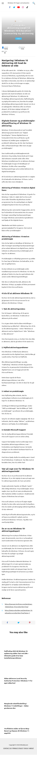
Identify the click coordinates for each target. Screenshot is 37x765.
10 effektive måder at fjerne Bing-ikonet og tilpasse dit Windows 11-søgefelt (16, 731)
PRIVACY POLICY (18, 748)
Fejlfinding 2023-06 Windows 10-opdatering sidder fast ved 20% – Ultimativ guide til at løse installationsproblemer (16, 654)
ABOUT (31, 748)
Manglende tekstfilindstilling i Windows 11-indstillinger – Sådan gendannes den (16, 705)
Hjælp (18, 38)
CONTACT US (7, 748)
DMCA (26, 748)
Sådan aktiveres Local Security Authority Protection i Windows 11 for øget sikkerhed (18, 680)
